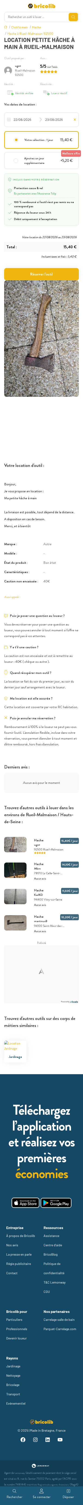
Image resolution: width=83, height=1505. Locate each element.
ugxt (18, 66)
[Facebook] (23, 1440)
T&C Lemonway (54, 1282)
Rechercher (14, 1497)
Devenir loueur (16, 1338)
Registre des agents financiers (53, 1484)
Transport (13, 1394)
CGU (47, 1292)
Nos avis (12, 1245)
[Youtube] (60, 1440)
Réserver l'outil (41, 274)
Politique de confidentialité (54, 1268)
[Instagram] (35, 1440)
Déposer (68, 1497)
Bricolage (12, 1385)
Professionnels (16, 1329)
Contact (12, 1273)
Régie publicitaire (18, 1264)
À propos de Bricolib (20, 1236)
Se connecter (41, 1497)
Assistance (51, 1236)
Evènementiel (15, 1403)
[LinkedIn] (48, 1440)
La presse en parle (19, 1254)
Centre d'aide (53, 1245)
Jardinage (13, 1366)
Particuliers (14, 1320)
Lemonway (20, 1473)
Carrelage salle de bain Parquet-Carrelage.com (60, 1324)
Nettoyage (13, 1375)
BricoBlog (50, 1254)
